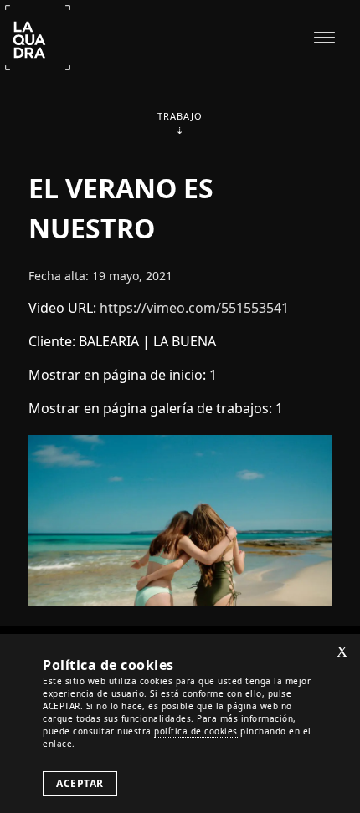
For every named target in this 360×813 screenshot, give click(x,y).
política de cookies (196, 731)
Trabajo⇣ (180, 123)
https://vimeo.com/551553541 (194, 308)
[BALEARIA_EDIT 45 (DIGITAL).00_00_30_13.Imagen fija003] (180, 518)
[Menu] (324, 36)
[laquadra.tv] (37, 36)
